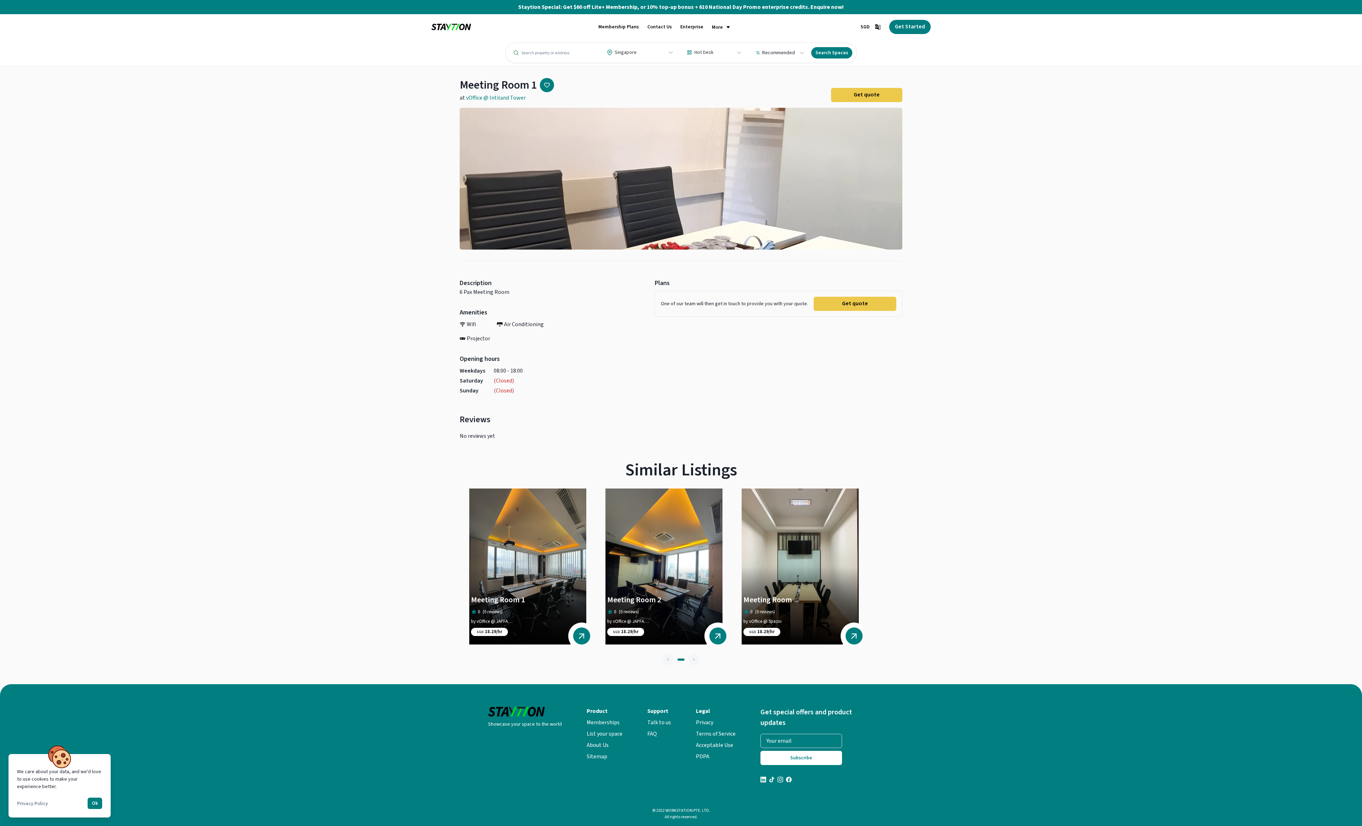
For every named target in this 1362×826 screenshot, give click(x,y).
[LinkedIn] (763, 780)
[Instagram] (780, 780)
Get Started (910, 26)
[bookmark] (547, 85)
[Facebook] (789, 780)
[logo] (451, 27)
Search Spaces (831, 52)
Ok (95, 803)
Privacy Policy (32, 803)
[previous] (668, 659)
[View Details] (581, 635)
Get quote (867, 95)
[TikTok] (772, 780)
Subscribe (801, 757)
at (493, 98)
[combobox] (607, 52)
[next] (693, 659)
